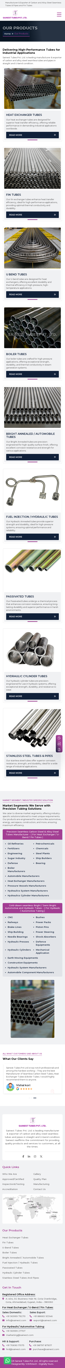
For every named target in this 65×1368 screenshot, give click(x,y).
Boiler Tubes (9, 1252)
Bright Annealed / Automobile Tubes (23, 1257)
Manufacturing (41, 1184)
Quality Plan (39, 1179)
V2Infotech (31, 1364)
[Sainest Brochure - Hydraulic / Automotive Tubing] (59, 749)
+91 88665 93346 (43, 1316)
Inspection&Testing (13, 1184)
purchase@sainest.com (46, 1349)
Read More (15, 135)
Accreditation (10, 1189)
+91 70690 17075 (15, 1345)
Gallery (37, 1174)
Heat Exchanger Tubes (15, 1237)
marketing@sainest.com (20, 1335)
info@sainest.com (16, 1320)
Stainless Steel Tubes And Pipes (20, 1277)
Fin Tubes (8, 1242)
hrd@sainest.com (16, 1349)
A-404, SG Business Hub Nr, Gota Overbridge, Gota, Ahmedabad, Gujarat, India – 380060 (31, 1300)
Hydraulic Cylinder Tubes (16, 1272)
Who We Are (9, 1174)
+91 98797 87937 (42, 1345)
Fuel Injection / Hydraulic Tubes (20, 1262)
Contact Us (39, 1189)
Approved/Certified (13, 1179)
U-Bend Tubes (10, 1247)
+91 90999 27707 (15, 1331)
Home (7, 34)
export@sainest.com (45, 1320)
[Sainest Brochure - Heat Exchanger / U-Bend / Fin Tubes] (59, 744)
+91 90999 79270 (16, 1316)
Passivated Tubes (12, 1267)
